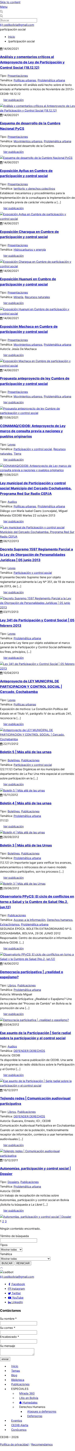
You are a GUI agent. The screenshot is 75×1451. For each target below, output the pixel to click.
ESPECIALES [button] (19, 1389)
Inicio (14, 1366)
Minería (18, 297)
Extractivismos (9, 924)
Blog (14, 1375)
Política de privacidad (14, 1444)
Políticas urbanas (25, 80)
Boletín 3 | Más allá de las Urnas (26, 845)
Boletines (14, 760)
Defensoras (34, 1416)
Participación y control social (33, 449)
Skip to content (10, 2)
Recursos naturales (37, 297)
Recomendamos (42, 1444)
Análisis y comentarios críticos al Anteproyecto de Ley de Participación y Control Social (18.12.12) (32, 62)
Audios (12, 501)
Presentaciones (18, 75)
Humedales (29, 1402)
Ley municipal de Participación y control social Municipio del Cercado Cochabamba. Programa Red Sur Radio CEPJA (36, 488)
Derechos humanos (59, 919)
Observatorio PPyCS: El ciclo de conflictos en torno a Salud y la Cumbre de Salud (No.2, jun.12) (37, 901)
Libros (12, 985)
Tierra (17, 453)
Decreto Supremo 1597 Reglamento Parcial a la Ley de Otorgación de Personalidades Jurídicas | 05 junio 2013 (36, 554)
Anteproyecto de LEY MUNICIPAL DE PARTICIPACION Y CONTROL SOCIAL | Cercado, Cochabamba (31, 686)
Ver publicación (13, 100)
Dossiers (13, 1182)
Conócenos (18, 1429)
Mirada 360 (27, 1393)
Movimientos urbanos (28, 141)
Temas (15, 1370)
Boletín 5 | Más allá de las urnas (25, 752)
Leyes (11, 444)
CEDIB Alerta (19, 1425)
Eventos (16, 1420)
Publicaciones (30, 760)
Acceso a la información (29, 919)
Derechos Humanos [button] (32, 1407)
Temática (6, 1254)
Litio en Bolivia (28, 1398)
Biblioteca (17, 1379)
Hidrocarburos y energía (30, 249)
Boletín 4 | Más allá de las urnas (25, 803)
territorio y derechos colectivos (34, 188)
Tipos (3, 1245)
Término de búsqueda (14, 1236)
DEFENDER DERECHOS (29, 1050)
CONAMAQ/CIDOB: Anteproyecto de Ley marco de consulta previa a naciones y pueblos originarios (33, 431)
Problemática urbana (51, 80)
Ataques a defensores (41, 1411)
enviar (5, 1359)
